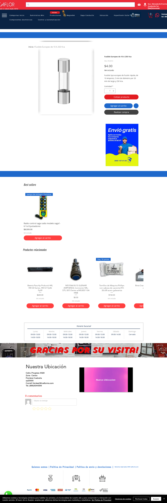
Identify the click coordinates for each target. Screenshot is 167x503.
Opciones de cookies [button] (123, 499)
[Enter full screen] (129, 388)
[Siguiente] (140, 269)
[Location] (145, 4)
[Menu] (4, 15)
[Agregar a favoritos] (136, 105)
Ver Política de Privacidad (101, 500)
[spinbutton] (110, 91)
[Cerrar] (164, 499)
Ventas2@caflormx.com (43, 383)
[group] (83, 215)
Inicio (30, 47)
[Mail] (139, 4)
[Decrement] (106, 91)
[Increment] (113, 91)
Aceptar (156, 499)
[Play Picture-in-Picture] (125, 388)
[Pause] (82, 388)
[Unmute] (86, 388)
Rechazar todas (141, 499)
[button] (151, 15)
